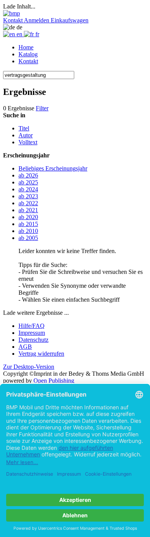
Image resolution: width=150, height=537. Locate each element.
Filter (42, 108)
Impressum (31, 332)
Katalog (28, 54)
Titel (23, 128)
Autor (25, 135)
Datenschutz (33, 339)
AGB (25, 346)
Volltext (27, 142)
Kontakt (28, 61)
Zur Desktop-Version (28, 366)
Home (25, 47)
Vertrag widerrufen (41, 353)
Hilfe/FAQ (31, 326)
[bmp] (11, 13)
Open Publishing (53, 380)
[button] (13, 20)
